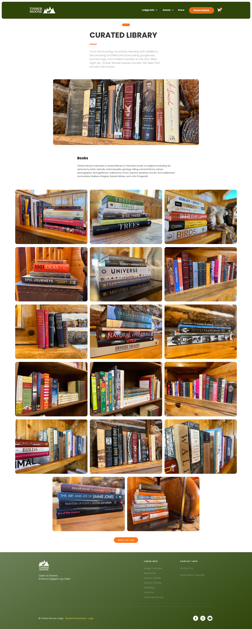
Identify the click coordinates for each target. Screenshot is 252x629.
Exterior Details (152, 582)
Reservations (201, 10)
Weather (149, 592)
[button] (148, 10)
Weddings (149, 587)
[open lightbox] (51, 217)
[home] (42, 10)
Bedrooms (150, 573)
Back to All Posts (126, 540)
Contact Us (186, 568)
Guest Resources (153, 597)
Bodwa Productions (76, 618)
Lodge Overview (153, 568)
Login (90, 618)
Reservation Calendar (192, 575)
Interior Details (152, 578)
